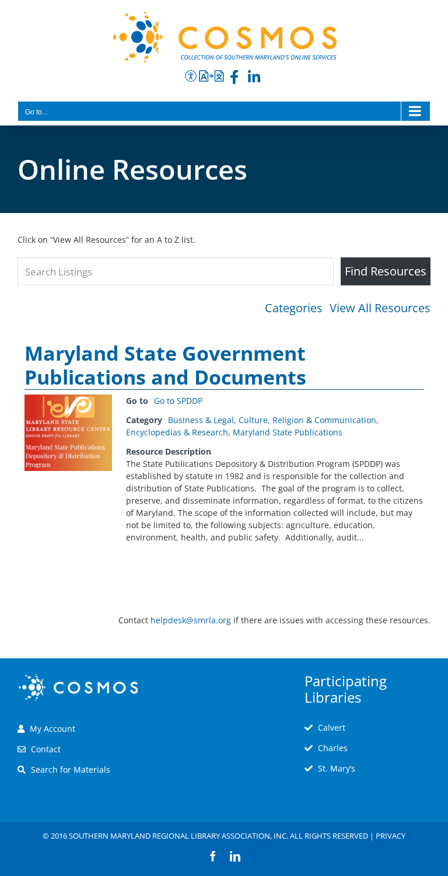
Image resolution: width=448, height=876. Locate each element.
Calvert (331, 727)
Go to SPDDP (178, 400)
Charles (333, 747)
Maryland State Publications (287, 432)
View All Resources (380, 308)
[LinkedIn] (254, 79)
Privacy (390, 835)
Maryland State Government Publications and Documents (165, 365)
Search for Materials (70, 769)
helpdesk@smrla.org (190, 620)
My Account (52, 728)
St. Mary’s (336, 768)
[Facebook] (234, 79)
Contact (46, 749)
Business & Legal (201, 419)
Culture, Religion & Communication (307, 419)
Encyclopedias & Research (177, 432)
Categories (294, 308)
